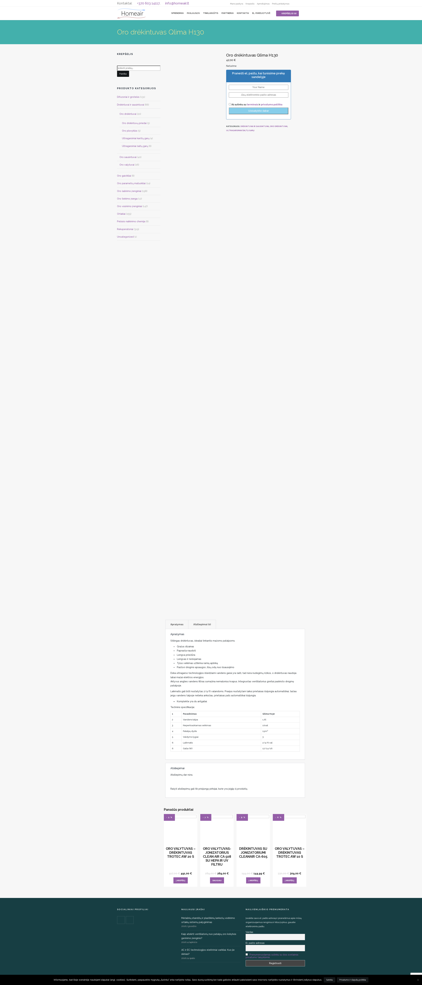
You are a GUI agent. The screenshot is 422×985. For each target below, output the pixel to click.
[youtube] (301, 3)
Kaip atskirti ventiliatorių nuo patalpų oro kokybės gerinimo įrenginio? (208, 936)
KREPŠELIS (289, 13)
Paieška (123, 73)
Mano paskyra (236, 4)
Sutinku (329, 979)
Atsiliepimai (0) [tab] (202, 624)
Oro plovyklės (129, 130)
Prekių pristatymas (280, 4)
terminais (253, 104)
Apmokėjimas (263, 4)
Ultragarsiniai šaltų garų (240, 130)
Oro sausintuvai (128, 157)
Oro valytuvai (127, 164)
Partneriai (228, 13)
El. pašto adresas (255, 943)
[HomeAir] (131, 13)
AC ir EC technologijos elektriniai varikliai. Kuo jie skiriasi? (208, 952)
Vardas (249, 932)
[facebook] (295, 3)
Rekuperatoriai (125, 229)
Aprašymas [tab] (176, 624)
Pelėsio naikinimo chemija (131, 221)
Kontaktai (243, 13)
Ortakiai (121, 214)
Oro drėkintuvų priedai (134, 123)
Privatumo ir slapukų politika (352, 979)
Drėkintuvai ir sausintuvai (255, 126)
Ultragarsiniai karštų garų (135, 138)
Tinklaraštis (210, 13)
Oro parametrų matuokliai (131, 183)
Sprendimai (177, 13)
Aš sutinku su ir (256, 104)
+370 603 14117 (148, 3)
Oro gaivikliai (124, 175)
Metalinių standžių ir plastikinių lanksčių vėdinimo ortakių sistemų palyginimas (208, 920)
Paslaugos (193, 13)
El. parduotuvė (261, 13)
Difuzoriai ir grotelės (128, 97)
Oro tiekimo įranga (127, 198)
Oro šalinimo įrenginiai (129, 191)
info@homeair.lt (177, 3)
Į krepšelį (180, 880)
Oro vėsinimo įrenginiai (129, 206)
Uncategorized (125, 236)
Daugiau (217, 880)
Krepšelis (250, 4)
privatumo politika (271, 104)
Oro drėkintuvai (278, 126)
